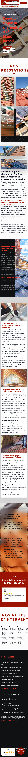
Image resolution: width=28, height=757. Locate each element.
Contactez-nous (7, 48)
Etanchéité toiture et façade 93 (9, 682)
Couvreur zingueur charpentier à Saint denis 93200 (21, 640)
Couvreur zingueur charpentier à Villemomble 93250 (13, 640)
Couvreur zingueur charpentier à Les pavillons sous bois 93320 (5, 630)
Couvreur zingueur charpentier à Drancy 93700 (21, 629)
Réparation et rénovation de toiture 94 (13, 716)
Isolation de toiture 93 (7, 679)
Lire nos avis (8, 754)
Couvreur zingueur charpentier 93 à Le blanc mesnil (12, 663)
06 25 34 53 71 (16, 694)
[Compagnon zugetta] (10, 6)
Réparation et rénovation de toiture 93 (11, 685)
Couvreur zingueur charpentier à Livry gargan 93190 (13, 630)
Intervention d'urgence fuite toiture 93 (11, 667)
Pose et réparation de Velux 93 (9, 673)
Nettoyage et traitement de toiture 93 (10, 670)
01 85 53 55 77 (8, 694)
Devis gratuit (9, 50)
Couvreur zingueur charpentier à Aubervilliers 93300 (5, 640)
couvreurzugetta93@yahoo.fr (12, 709)
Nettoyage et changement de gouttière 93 (12, 676)
